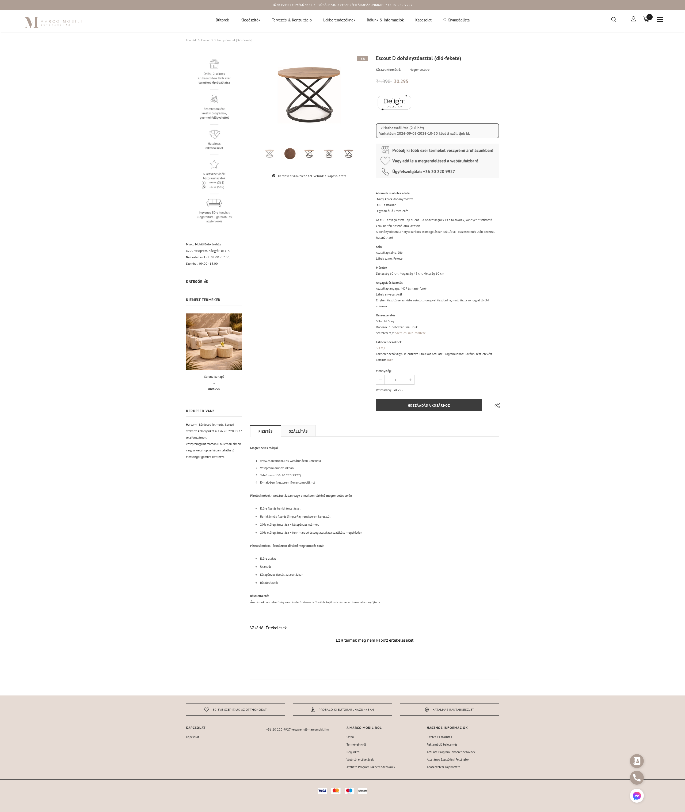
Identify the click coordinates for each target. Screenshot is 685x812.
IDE (389, 360)
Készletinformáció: (388, 70)
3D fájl (380, 348)
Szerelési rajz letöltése (410, 333)
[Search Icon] (617, 19)
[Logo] (53, 22)
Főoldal (191, 40)
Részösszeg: (383, 390)
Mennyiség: (383, 371)
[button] (637, 796)
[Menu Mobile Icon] (660, 19)
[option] (309, 95)
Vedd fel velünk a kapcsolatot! (323, 176)
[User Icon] (634, 19)
